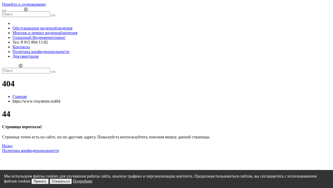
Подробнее (82, 181)
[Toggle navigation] (4, 10)
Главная (19, 96)
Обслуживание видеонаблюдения (42, 28)
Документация (25, 56)
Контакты (21, 47)
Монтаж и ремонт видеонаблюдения (44, 33)
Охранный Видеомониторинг (39, 37)
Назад (7, 146)
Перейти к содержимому (24, 4)
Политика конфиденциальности (40, 51)
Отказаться (61, 181)
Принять (40, 181)
